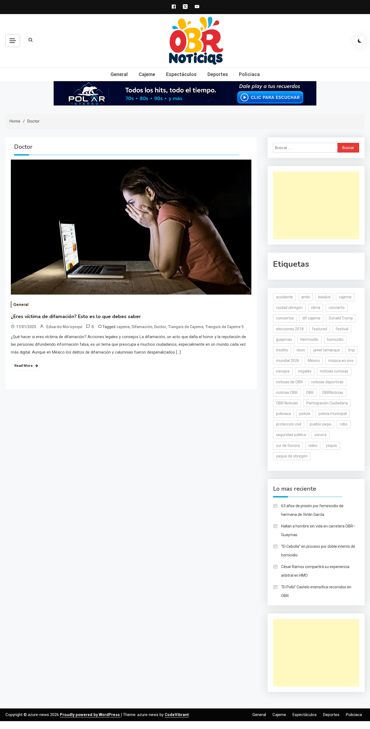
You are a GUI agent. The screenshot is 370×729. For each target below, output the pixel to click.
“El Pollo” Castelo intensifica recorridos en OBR (316, 591)
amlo (305, 297)
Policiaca (249, 74)
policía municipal (333, 413)
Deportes (217, 74)
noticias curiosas (334, 371)
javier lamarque (326, 350)
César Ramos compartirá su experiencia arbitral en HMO (315, 571)
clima (315, 307)
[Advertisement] (316, 205)
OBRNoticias (332, 392)
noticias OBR (287, 392)
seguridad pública (291, 435)
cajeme (123, 327)
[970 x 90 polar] (185, 93)
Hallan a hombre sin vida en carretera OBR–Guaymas (318, 530)
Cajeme (147, 74)
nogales (304, 371)
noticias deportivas (327, 382)
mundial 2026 (287, 360)
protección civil (288, 424)
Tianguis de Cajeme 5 (224, 327)
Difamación (142, 327)
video (312, 445)
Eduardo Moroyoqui (64, 327)
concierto (337, 307)
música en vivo (340, 360)
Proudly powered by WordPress (90, 714)
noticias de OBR (289, 382)
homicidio (335, 339)
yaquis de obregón (291, 456)
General (119, 74)
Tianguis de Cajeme (185, 327)
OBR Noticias (287, 403)
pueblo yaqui (320, 424)
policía (304, 413)
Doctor (160, 327)
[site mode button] (360, 41)
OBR (310, 392)
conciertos (285, 318)
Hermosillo (309, 339)
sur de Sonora (288, 445)
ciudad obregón (289, 307)
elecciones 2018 (290, 329)
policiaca (283, 413)
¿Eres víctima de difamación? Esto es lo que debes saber (76, 316)
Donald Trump (341, 318)
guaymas (284, 339)
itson (301, 350)
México (314, 360)
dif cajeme (311, 318)
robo (344, 424)
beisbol (324, 297)
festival (342, 329)
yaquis (331, 445)
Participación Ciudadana (327, 403)
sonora (320, 435)
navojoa (283, 371)
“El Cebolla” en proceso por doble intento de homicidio (318, 550)
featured (319, 329)
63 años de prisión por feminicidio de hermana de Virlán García (312, 510)
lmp (351, 350)
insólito (282, 350)
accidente (284, 297)
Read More (23, 366)
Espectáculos (181, 74)
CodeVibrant (177, 714)
